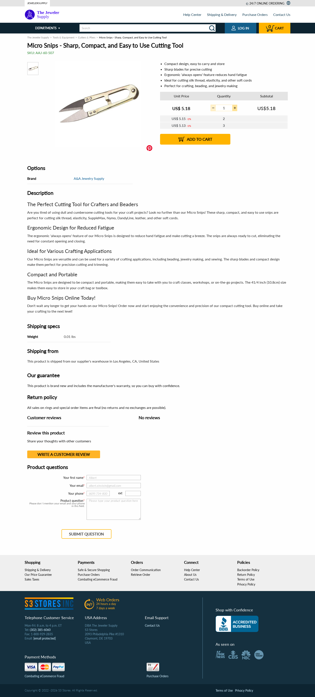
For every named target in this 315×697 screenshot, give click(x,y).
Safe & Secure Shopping (94, 570)
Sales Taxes (32, 579)
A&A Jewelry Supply (89, 178)
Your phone (75, 493)
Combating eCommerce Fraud (97, 579)
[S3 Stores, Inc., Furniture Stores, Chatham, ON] (237, 624)
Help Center (192, 14)
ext (120, 493)
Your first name (73, 477)
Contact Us (281, 14)
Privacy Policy (246, 584)
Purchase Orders (255, 14)
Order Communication (146, 570)
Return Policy (246, 574)
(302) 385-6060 (40, 630)
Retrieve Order (140, 574)
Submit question (86, 534)
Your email (76, 485)
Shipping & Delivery (222, 14)
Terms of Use (245, 579)
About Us (190, 574)
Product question (71, 500)
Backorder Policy (248, 570)
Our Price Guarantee (38, 574)
